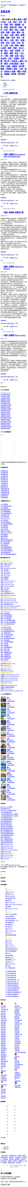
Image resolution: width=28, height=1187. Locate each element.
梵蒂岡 (9, 69)
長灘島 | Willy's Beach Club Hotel (9, 685)
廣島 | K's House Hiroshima (7, 586)
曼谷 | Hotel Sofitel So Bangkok (8, 600)
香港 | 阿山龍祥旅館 (6, 618)
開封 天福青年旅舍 (5, 837)
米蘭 (8, 66)
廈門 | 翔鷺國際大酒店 (6, 652)
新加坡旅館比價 (5, 492)
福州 (20, 27)
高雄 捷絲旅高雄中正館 (7, 540)
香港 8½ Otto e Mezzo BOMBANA (14, 904)
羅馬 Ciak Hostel (5, 858)
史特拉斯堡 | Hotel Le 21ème (8, 663)
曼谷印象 (3, 1089)
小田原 (3, 48)
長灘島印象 (18, 1087)
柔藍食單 (5, 11)
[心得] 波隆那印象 (11, 93)
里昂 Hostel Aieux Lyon (6, 857)
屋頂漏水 (17, 1159)
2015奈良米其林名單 (10, 977)
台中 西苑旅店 (4, 520)
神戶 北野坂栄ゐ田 (10, 968)
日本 (9, 699)
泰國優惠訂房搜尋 (5, 407)
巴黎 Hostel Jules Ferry (6, 853)
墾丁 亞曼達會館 (5, 543)
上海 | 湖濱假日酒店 (6, 633)
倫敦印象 (17, 1056)
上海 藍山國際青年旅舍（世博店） (10, 814)
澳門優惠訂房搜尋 (5, 403)
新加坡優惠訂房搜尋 (6, 405)
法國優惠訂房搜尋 (5, 416)
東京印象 (17, 1006)
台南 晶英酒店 (4, 527)
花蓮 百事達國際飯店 (6, 549)
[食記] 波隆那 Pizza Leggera (15, 335)
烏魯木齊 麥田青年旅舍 (7, 828)
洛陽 (13, 32)
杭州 (4, 22)
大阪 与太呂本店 (9, 916)
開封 (18, 32)
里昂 (2, 66)
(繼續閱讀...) (4, 139)
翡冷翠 (21, 66)
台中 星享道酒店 (5, 516)
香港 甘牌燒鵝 (9, 955)
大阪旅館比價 (4, 472)
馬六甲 (7, 61)
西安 (11, 25)
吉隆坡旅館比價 (5, 490)
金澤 (17, 56)
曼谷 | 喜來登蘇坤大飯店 (7, 604)
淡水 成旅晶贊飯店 (5, 511)
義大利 (10, 798)
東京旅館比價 (4, 474)
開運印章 (21, 1161)
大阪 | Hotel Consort (5, 575)
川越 (6, 45)
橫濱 (17, 45)
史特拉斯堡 (14, 64)
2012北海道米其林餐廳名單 (12, 988)
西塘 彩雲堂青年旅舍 (6, 823)
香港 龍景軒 (8, 900)
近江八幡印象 (18, 1020)
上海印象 (3, 1007)
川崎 (11, 45)
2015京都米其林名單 (10, 971)
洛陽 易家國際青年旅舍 (7, 835)
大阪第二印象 (18, 1023)
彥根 (15, 48)
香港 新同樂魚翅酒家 (10, 935)
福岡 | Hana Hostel (5, 588)
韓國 (9, 746)
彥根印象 (17, 1018)
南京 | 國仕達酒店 (5, 640)
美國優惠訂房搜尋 (5, 428)
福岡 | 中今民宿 (5, 589)
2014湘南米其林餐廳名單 (11, 986)
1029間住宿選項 (11, 747)
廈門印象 (3, 1015)
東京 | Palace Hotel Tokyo (7, 563)
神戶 (17, 40)
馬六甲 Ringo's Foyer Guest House (9, 849)
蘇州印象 (3, 1023)
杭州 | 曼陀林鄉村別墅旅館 (8, 638)
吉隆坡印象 (4, 1075)
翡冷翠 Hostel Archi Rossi (7, 670)
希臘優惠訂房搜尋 (5, 423)
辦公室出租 (4, 1161)
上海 (9, 22)
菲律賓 (10, 780)
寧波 (17, 35)
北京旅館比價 (4, 485)
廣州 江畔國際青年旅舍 (7, 832)
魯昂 (6, 64)
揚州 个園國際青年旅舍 (7, 839)
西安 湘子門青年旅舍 (6, 824)
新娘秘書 (5, 1159)
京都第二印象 (18, 1034)
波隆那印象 (18, 1074)
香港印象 (3, 1063)
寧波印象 (3, 1034)
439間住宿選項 (10, 724)
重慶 (2, 38)
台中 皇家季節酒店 (5, 522)
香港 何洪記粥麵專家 (10, 951)
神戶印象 (17, 1025)
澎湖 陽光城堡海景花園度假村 (8, 554)
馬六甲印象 (4, 1080)
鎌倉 (22, 45)
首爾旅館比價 (4, 487)
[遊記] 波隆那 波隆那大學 (14, 212)
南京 (15, 22)
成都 (8, 38)
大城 (21, 69)
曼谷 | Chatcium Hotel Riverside (8, 598)
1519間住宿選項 (11, 788)
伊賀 (2, 43)
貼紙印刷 (18, 1162)
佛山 (17, 30)
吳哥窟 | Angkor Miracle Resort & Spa (10, 674)
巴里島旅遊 (18, 1157)
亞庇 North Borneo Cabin (7, 846)
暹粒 (19, 71)
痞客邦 (9, 142)
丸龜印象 (17, 1038)
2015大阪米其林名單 (10, 973)
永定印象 (3, 1018)
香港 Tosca (8, 953)
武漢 (2, 32)
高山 (22, 56)
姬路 (22, 40)
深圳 (13, 38)
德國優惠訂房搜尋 (5, 419)
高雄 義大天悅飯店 (5, 531)
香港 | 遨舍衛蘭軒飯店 (6, 615)
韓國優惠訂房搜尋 (5, 400)
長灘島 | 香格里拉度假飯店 (8, 687)
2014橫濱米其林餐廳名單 (11, 983)
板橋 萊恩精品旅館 (5, 509)
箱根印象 (17, 1016)
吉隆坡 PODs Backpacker (7, 848)
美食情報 (12, 80)
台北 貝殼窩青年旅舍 (6, 812)
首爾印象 (3, 1071)
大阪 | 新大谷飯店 (5, 573)
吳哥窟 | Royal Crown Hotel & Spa (9, 678)
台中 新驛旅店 (4, 525)
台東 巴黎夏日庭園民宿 (7, 550)
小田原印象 (18, 1015)
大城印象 (3, 1092)
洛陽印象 (3, 1050)
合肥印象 (3, 1029)
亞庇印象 (3, 1077)
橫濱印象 (17, 1011)
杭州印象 (3, 1031)
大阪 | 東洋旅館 (5, 570)
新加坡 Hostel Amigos (6, 851)
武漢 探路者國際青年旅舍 (7, 833)
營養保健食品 (11, 1162)
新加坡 (14, 61)
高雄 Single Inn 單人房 (6, 532)
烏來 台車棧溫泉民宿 (6, 513)
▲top (2, 148)
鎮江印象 (3, 1027)
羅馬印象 (17, 1077)
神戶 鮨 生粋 (8, 926)
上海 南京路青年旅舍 (6, 817)
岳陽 (22, 30)
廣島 (6, 53)
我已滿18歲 (3, 1184)
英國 (9, 786)
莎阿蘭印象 (4, 1078)
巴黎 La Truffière (9, 944)
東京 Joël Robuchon (10, 896)
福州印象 (3, 1016)
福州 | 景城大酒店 (5, 650)
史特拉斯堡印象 (19, 1064)
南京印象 (3, 1022)
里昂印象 (17, 1068)
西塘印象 (3, 1036)
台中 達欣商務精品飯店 (7, 524)
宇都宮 (17, 51)
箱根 (9, 48)
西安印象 (3, 1054)
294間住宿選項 (10, 707)
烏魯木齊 (13, 27)
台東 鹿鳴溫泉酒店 (5, 552)
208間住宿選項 (10, 759)
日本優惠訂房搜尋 (5, 398)
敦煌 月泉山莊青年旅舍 (7, 826)
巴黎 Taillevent (9, 928)
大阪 (12, 40)
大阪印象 (17, 1022)
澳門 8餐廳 (8, 906)
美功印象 (3, 1091)
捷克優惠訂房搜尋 (5, 425)
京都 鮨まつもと (9, 957)
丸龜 (11, 51)
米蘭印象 (17, 1072)
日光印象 (17, 1040)
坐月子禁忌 (5, 1155)
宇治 (18, 43)
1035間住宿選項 (11, 736)
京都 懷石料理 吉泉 (10, 898)
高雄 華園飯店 (4, 534)
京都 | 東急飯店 (5, 577)
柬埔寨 (10, 775)
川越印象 (17, 1009)
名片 (5, 86)
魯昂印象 (17, 1062)
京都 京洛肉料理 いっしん (12, 920)
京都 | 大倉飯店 (5, 579)
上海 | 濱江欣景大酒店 (6, 629)
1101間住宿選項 (11, 742)
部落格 (5, 85)
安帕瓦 (7, 71)
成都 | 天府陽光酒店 (6, 658)
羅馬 (2, 69)
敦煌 (6, 27)
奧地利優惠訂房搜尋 (6, 426)
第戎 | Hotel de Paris (5, 665)
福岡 (11, 53)
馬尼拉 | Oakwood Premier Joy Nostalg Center (12, 690)
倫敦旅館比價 (4, 495)
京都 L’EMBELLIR (10, 963)
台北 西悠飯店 (4, 504)
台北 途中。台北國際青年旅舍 (8, 810)
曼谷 (15, 69)
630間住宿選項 (10, 701)
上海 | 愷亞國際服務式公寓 (8, 631)
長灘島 (7, 74)
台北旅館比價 (4, 476)
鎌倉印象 (17, 1013)
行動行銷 (11, 1159)
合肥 (12, 35)
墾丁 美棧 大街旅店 (6, 541)
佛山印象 (3, 1013)
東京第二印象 (18, 1007)
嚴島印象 (17, 1048)
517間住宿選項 (10, 776)
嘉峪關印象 (4, 1056)
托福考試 (15, 1161)
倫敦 (21, 61)
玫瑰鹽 (9, 1161)
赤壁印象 (3, 1040)
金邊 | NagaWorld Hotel (6, 681)
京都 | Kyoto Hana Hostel (7, 582)
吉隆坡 (16, 58)
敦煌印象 (3, 1059)
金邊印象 (3, 1096)
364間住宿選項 (10, 782)
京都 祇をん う (9, 961)
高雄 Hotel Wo (4, 538)
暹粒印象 (3, 1098)
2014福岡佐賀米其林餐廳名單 (13, 992)
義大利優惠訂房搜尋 (6, 417)
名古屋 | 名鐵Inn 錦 (5, 591)
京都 (13, 43)
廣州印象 (3, 1011)
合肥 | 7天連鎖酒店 (5, 654)
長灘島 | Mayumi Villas (6, 689)
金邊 (13, 71)
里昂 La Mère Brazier (10, 931)
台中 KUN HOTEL (5, 518)
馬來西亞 (10, 751)
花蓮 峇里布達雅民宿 (6, 547)
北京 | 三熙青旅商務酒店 (7, 642)
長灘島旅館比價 (5, 488)
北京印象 (3, 1006)
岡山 (6, 51)
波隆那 (14, 66)
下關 (6, 56)
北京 (20, 22)
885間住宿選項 (10, 753)
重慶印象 (3, 1043)
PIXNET (7, 1165)
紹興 (22, 35)
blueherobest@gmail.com (14, 865)
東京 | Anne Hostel (5, 566)
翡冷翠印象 (18, 1076)
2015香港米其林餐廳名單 (11, 994)
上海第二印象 (4, 1009)
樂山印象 (3, 1047)
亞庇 (10, 58)
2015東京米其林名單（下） (12, 981)
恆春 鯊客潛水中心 (5, 808)
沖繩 (11, 56)
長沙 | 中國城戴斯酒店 (6, 647)
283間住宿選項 (10, 718)
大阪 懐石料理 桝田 (10, 918)
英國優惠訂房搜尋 (5, 414)
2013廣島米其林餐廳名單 (11, 990)
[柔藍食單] (1, 874)
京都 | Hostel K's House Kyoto (8, 580)
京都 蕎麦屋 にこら (10, 959)
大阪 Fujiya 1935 (9, 892)
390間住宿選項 (10, 765)
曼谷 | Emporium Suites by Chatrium (9, 602)
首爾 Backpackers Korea (7, 844)
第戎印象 (17, 1066)
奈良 (8, 43)
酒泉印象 (3, 1057)
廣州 (11, 30)
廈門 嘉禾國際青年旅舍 (7, 830)
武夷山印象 (4, 1020)
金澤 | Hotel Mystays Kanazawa (8, 595)
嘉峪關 (17, 25)
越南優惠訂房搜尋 (5, 410)
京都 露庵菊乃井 (9, 922)
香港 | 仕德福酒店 (5, 613)
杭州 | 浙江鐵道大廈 (6, 636)
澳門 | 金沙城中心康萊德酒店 (8, 622)
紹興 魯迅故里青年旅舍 (7, 842)
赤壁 (8, 32)
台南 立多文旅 (4, 529)
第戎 (22, 64)
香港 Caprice (8, 933)
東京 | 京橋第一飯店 (6, 564)
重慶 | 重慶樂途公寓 (6, 656)
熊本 (17, 53)
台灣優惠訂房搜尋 (5, 394)
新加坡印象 (4, 1085)
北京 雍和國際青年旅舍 (7, 819)
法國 (9, 792)
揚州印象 (3, 1025)
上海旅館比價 (4, 483)
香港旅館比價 (4, 478)
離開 (9, 1184)
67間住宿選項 (10, 730)
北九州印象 (18, 1052)
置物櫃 (5, 1162)
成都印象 (3, 1045)
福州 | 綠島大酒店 (5, 649)
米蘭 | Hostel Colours (6, 669)
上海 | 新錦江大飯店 (6, 627)
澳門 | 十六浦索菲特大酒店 (8, 624)
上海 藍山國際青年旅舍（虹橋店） (10, 815)
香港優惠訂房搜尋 (5, 401)
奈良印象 (17, 1031)
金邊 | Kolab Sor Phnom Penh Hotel (9, 679)
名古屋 (3, 58)
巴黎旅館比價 (4, 497)
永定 (6, 30)
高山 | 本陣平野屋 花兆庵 (7, 593)
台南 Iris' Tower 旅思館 (6, 807)
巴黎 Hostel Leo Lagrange (7, 855)
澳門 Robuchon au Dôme (11, 908)
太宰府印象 (18, 1043)
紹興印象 (3, 1032)
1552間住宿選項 (11, 771)
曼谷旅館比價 (4, 481)
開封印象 (3, 1052)
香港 (19, 19)
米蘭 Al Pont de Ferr (10, 947)
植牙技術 (11, 1157)
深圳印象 (3, 1066)
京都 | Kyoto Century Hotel (7, 584)
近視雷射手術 (12, 1155)
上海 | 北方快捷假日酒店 (7, 634)
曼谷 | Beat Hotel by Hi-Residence (9, 607)
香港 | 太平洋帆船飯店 (6, 616)
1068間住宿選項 (11, 800)
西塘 (6, 25)
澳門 (25, 19)
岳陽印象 (3, 1038)
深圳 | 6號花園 (4, 643)
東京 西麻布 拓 (9, 924)
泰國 (9, 769)
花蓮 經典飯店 (4, 545)
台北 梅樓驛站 (4, 508)
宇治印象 (17, 1036)
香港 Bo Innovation (10, 902)
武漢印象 (3, 1041)
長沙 (18, 38)
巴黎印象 (17, 1061)
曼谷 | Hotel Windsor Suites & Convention (11, 606)
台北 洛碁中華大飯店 (6, 506)
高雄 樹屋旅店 (4, 536)
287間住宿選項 (10, 713)
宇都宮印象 (18, 1041)
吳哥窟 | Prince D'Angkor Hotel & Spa (10, 676)
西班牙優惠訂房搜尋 (6, 421)
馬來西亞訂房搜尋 (5, 412)
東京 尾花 (7, 965)
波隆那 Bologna (14, 145)
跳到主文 (3, 15)
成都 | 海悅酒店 (5, 659)
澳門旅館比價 (4, 479)
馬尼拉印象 (18, 1085)
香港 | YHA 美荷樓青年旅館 (8, 620)
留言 (12, 142)
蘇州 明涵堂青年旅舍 (6, 821)
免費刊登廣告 (4, 1157)
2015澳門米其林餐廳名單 (11, 996)
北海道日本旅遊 (21, 1155)
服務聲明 (16, 1166)
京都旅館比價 (4, 470)
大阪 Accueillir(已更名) (11, 914)
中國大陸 (10, 734)
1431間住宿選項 (11, 794)
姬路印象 (17, 1029)
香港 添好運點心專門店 (11, 949)
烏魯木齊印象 (4, 1061)
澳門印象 (3, 1065)
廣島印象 (17, 1047)
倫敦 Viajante (8, 940)
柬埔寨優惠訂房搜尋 (6, 409)
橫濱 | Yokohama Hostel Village (8, 568)
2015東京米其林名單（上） (12, 979)
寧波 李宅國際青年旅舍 (7, 840)
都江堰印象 (4, 1048)
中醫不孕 (23, 1159)
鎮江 (6, 35)
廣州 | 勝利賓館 (5, 645)
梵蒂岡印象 (18, 1081)
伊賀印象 (17, 1027)
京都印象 (17, 1032)
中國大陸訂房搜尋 (5, 396)
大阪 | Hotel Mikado (5, 572)
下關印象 (17, 1050)
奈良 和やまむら (9, 894)
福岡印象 (23, 1052)
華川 (6, 40)
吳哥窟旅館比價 (5, 494)
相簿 (5, 83)
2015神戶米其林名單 (10, 975)
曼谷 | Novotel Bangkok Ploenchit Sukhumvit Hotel (13, 609)
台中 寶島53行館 (5, 515)
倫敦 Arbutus (8, 942)
